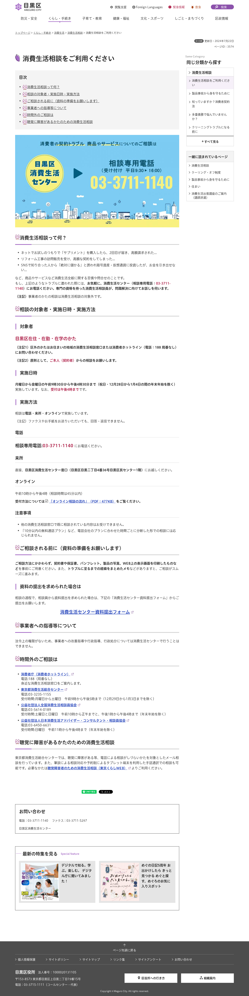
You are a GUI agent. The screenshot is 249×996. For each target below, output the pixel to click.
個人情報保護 (26, 959)
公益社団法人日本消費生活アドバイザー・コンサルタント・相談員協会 (73, 720)
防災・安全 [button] (29, 18)
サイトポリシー (59, 959)
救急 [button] (198, 7)
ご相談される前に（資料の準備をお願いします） (63, 101)
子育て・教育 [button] (92, 18)
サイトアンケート (149, 959)
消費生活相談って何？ (43, 87)
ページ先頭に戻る (124, 950)
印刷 (200, 41)
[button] (118, 7)
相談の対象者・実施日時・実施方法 (53, 94)
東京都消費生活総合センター (42, 689)
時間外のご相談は (40, 115)
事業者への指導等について (47, 108)
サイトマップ (91, 959)
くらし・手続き (42, 33)
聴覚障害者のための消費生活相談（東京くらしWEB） (87, 768)
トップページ (22, 33)
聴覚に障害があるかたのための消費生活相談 (60, 121)
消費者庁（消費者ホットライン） (45, 674)
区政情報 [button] (221, 18)
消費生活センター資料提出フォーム (95, 612)
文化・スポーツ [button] (152, 18)
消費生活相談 (75, 33)
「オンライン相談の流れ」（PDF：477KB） (82, 501)
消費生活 (59, 33)
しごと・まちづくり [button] (189, 18)
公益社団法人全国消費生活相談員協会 (49, 705)
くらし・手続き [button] (59, 18)
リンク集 (119, 959)
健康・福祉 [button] (121, 18)
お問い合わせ (183, 959)
